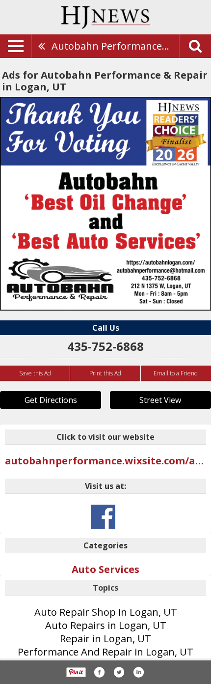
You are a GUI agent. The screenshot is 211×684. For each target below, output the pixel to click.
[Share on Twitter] (118, 672)
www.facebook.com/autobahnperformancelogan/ (103, 517)
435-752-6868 (105, 346)
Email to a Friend (176, 373)
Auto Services (105, 569)
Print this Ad (105, 373)
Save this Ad (35, 373)
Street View (160, 400)
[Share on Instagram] (138, 672)
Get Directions (51, 400)
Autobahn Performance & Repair (115, 46)
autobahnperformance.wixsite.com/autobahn (105, 461)
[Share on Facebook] (99, 672)
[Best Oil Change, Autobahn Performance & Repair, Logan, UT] (105, 204)
